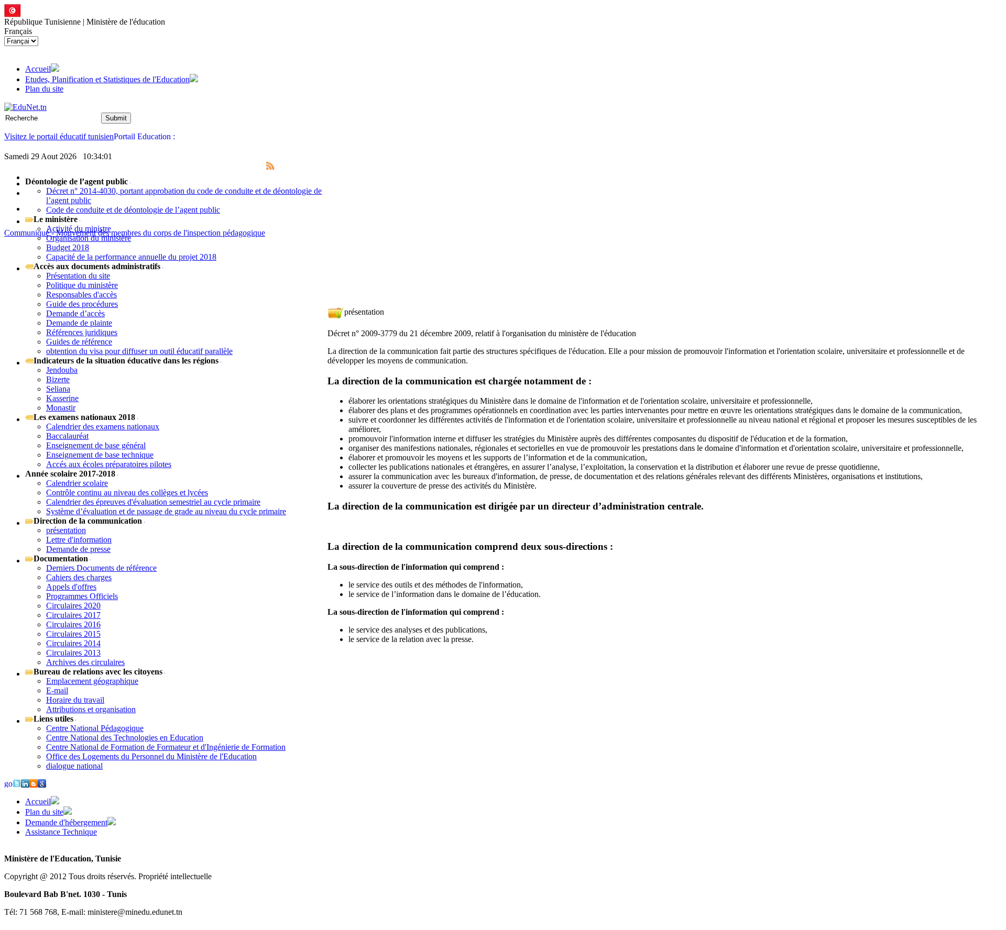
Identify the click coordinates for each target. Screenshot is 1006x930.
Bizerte (58, 379)
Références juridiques (81, 332)
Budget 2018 (67, 247)
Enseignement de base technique (100, 454)
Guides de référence (79, 341)
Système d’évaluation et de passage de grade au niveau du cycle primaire (166, 511)
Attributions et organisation (91, 709)
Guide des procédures (82, 304)
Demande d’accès (75, 313)
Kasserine (62, 398)
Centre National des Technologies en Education (124, 737)
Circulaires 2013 (73, 652)
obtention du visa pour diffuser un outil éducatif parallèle (139, 351)
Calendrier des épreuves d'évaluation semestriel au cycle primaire (153, 501)
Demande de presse (78, 549)
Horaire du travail (75, 699)
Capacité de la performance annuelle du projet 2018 (131, 256)
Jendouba (62, 370)
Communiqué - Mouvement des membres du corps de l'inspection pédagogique (134, 232)
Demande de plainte (79, 322)
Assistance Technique (61, 831)
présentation (66, 530)
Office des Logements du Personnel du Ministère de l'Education (151, 756)
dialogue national (74, 765)
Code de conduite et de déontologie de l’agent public (133, 209)
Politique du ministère (82, 285)
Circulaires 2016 (73, 624)
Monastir (60, 407)
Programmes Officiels (82, 596)
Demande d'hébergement (66, 822)
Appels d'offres (71, 586)
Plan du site (44, 88)
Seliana (58, 388)
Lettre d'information (79, 539)
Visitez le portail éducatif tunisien (59, 136)
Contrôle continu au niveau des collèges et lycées (127, 492)
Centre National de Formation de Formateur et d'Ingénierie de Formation (166, 747)
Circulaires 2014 (73, 643)
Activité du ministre (78, 228)
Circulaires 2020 (73, 605)
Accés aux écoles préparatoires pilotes (108, 464)
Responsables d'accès (81, 294)
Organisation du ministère (88, 238)
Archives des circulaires (85, 662)
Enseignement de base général (96, 445)
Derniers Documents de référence (101, 567)
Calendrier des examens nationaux (102, 426)
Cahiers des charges (79, 577)
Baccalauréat (67, 435)
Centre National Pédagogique (95, 728)
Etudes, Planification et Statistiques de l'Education (107, 79)
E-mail (57, 690)
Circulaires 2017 (73, 615)
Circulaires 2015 (73, 633)
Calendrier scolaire (77, 483)
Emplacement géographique (92, 681)
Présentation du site (78, 275)
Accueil (38, 68)
